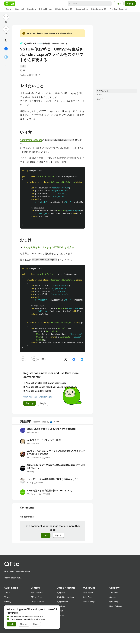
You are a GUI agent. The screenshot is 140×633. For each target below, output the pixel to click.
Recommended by (41, 422)
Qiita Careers (98, 8)
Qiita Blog (113, 601)
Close (36, 624)
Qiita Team (88, 592)
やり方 (100, 94)
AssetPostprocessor (31, 140)
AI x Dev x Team (118, 8)
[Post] (6, 41)
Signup (130, 3)
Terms (7, 597)
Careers (112, 597)
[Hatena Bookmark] (6, 57)
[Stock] (6, 29)
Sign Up (58, 535)
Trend (8, 9)
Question (31, 9)
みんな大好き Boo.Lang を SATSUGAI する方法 (49, 247)
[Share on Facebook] (6, 49)
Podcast (60, 615)
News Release (115, 606)
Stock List (19, 9)
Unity (23, 66)
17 (6, 22)
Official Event (45, 9)
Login (118, 3)
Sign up (23, 624)
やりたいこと (103, 90)
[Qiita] (9, 4)
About (7, 592)
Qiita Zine (87, 597)
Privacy (7, 601)
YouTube (61, 611)
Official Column (63, 8)
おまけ (100, 98)
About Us (113, 592)
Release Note (37, 592)
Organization (82, 9)
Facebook (61, 606)
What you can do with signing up (38, 397)
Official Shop (89, 601)
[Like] (6, 17)
